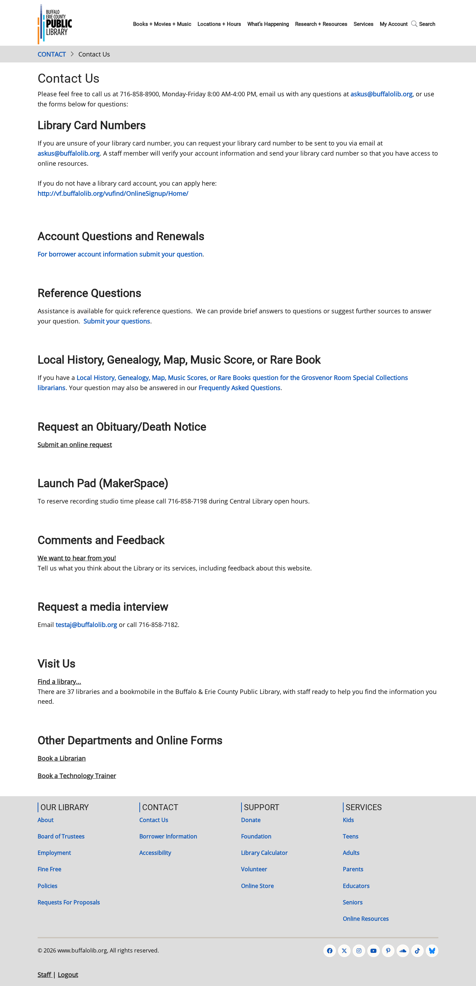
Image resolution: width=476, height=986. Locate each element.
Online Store (257, 886)
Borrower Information (168, 836)
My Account (394, 24)
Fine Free (49, 869)
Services (364, 24)
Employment (54, 853)
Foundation (256, 836)
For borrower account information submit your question (120, 254)
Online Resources (366, 918)
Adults (351, 853)
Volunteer (254, 869)
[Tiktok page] (417, 950)
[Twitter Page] (344, 950)
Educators (356, 886)
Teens (351, 836)
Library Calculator (264, 853)
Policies (47, 886)
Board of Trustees (61, 836)
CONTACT (52, 54)
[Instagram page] (359, 950)
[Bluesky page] (432, 950)
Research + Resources (321, 24)
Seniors (353, 902)
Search (427, 24)
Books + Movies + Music (162, 24)
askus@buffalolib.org (382, 94)
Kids (348, 820)
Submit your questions (117, 321)
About (46, 820)
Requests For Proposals (69, 902)
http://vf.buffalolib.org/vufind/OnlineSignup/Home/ (113, 193)
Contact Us (153, 820)
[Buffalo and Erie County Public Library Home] (55, 23)
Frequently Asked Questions (240, 387)
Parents (353, 869)
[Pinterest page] (388, 950)
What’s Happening (268, 24)
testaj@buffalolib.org (86, 624)
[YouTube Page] (373, 950)
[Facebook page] (329, 950)
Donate (251, 820)
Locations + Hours (219, 24)
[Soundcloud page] (403, 950)
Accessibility (155, 853)
